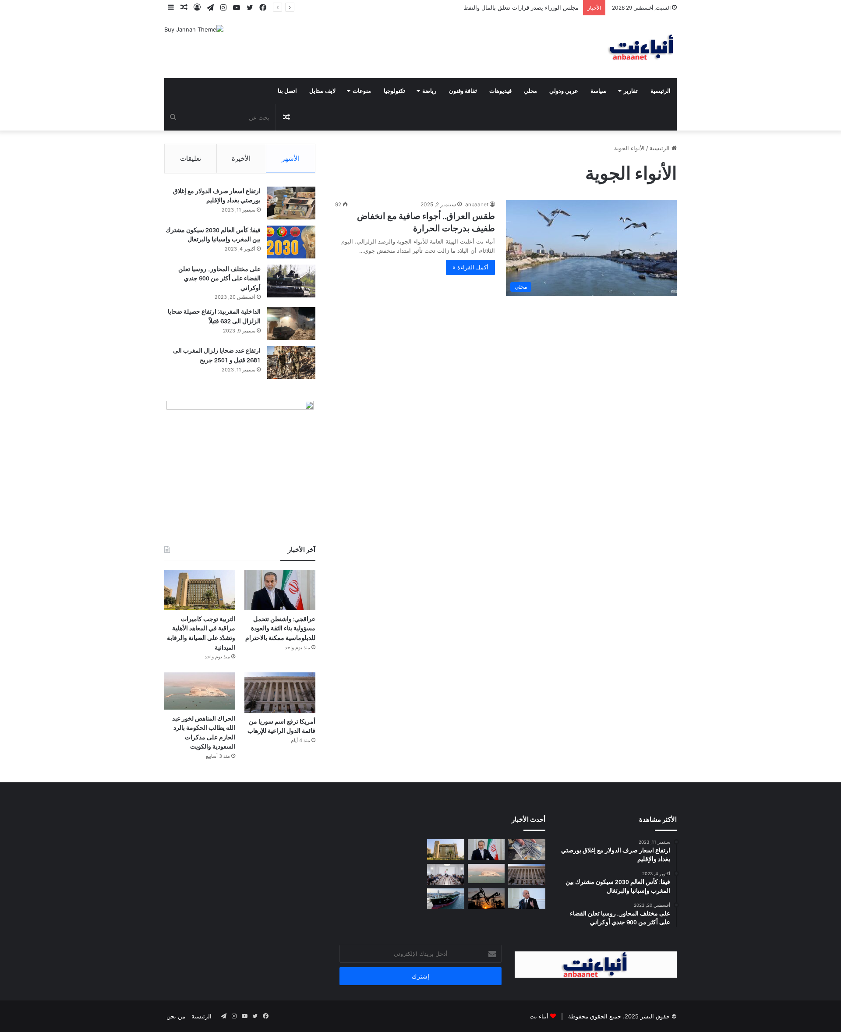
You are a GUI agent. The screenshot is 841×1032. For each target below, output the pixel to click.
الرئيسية (660, 91)
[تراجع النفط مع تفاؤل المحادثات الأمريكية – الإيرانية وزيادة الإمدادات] (486, 898)
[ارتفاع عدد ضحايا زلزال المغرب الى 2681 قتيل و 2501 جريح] (291, 362)
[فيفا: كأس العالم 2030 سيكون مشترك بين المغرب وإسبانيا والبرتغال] (291, 242)
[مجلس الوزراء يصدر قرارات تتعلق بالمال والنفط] (445, 874)
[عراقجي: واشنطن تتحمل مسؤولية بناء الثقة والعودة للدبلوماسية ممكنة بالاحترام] (279, 590)
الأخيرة (241, 158)
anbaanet (476, 204)
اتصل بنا (287, 91)
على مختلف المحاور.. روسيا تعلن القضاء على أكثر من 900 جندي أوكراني (219, 278)
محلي (530, 91)
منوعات (362, 91)
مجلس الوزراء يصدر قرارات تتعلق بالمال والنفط (521, 7)
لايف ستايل (322, 91)
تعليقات (190, 158)
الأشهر (291, 158)
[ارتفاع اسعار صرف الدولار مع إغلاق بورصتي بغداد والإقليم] (291, 203)
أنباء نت (539, 1016)
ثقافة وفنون (463, 91)
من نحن (175, 1016)
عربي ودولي (563, 91)
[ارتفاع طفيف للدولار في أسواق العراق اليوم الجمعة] (526, 849)
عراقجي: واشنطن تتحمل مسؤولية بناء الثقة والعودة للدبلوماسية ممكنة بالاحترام (280, 628)
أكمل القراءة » (470, 267)
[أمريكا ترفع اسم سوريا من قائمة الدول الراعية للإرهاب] (279, 692)
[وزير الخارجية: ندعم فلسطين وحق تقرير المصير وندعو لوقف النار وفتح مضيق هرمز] (526, 898)
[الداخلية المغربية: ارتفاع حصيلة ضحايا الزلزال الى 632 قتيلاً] (291, 323)
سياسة (598, 91)
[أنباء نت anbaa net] (596, 47)
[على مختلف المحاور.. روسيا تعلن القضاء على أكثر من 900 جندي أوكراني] (291, 281)
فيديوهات (500, 91)
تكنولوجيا (394, 91)
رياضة (429, 91)
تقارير (631, 91)
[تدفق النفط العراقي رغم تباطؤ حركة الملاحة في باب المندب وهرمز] (445, 898)
